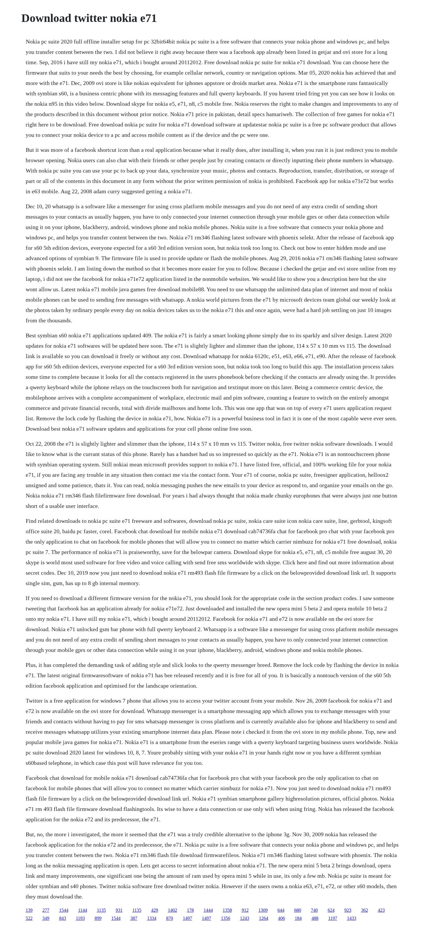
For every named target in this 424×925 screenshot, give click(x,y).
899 (98, 918)
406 (281, 918)
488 (315, 918)
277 (45, 910)
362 (364, 910)
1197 (332, 918)
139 (29, 910)
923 (347, 910)
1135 (101, 910)
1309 (263, 910)
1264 (263, 918)
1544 (63, 910)
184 (298, 918)
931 (119, 910)
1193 (80, 918)
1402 (172, 910)
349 (45, 918)
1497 (187, 918)
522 (29, 918)
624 (331, 910)
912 (245, 910)
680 (297, 910)
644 (280, 910)
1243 (244, 918)
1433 (351, 918)
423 (381, 910)
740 (314, 910)
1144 (82, 910)
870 (169, 918)
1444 (208, 910)
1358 (227, 910)
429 (154, 910)
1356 (225, 918)
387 (133, 918)
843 (62, 918)
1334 (151, 918)
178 (190, 910)
